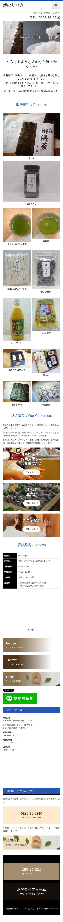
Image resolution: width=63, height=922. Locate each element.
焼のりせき (13, 5)
